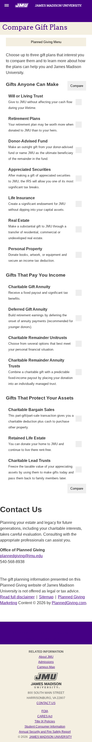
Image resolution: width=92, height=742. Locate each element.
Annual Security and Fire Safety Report (45, 731)
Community (50, 639)
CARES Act (44, 716)
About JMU (46, 657)
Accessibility (22, 633)
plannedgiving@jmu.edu (21, 556)
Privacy (65, 627)
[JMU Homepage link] (46, 687)
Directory (44, 627)
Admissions (46, 662)
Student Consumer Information (45, 726)
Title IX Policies (45, 721)
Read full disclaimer (17, 597)
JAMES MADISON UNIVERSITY (50, 737)
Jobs (43, 633)
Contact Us (46, 703)
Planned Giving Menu (46, 42)
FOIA (44, 711)
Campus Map (46, 667)
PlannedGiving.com (69, 603)
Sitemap (46, 597)
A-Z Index (21, 627)
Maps (30, 639)
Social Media (64, 633)
